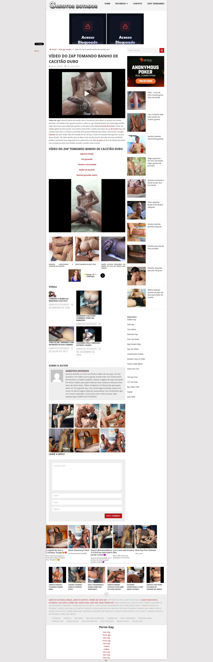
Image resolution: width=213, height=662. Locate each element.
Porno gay (106, 635)
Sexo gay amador (65, 49)
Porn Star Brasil (133, 339)
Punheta (67, 618)
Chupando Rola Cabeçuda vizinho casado (88, 344)
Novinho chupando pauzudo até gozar (155, 269)
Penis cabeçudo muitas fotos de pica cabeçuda (155, 204)
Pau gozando (86, 159)
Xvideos (106, 646)
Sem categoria (107, 621)
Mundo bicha (73, 621)
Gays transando (155, 3)
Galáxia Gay (131, 320)
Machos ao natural (95, 618)
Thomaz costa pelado (87, 165)
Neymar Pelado (87, 154)
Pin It (37, 51)
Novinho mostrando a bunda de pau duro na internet (156, 182)
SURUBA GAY (112, 618)
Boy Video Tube (133, 387)
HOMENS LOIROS (145, 618)
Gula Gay (130, 324)
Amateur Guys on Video (136, 359)
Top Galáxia (131, 329)
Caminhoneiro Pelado (135, 354)
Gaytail (129, 392)
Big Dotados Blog (134, 344)
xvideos (106, 649)
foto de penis (98, 140)
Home (107, 3)
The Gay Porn (132, 377)
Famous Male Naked (134, 364)
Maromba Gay (132, 334)
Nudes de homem (87, 170)
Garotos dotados (57, 66)
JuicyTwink (131, 397)
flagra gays (137, 621)
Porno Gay (106, 641)
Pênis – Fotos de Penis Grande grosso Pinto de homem (155, 95)
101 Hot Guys (132, 382)
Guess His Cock (133, 369)
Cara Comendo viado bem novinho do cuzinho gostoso (155, 116)
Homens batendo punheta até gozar (155, 225)
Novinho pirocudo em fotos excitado (156, 247)
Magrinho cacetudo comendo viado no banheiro (86, 318)
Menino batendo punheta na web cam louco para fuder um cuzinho (155, 293)
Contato (137, 3)
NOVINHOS (120, 3)
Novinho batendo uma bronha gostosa (155, 137)
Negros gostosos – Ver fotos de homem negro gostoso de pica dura (155, 162)
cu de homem (113, 129)
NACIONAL (79, 618)
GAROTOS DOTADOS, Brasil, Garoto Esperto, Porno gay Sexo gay (78, 600)
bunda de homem (108, 126)
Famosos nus (58, 621)
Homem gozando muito (87, 175)
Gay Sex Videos (133, 349)
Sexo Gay (106, 632)
